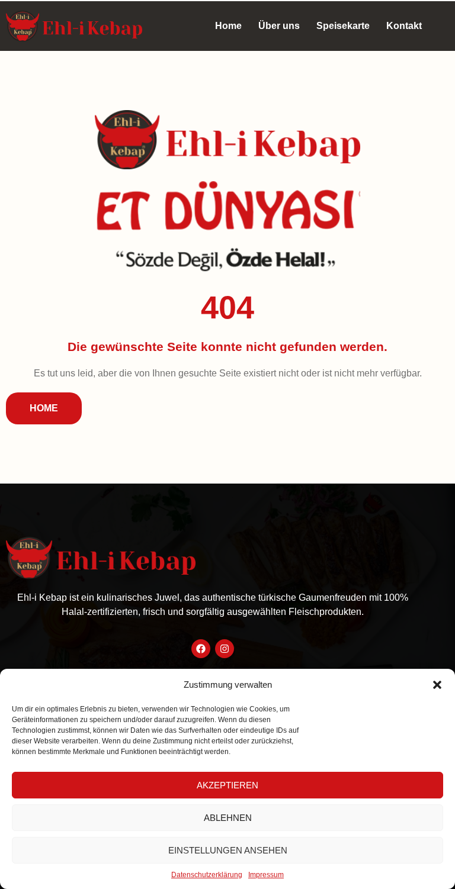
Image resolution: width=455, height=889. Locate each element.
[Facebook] (200, 648)
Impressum (266, 875)
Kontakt (404, 26)
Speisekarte (343, 26)
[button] (437, 685)
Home (228, 26)
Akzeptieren (227, 785)
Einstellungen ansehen (227, 850)
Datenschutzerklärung (206, 875)
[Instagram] (224, 648)
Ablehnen (228, 818)
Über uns (279, 26)
